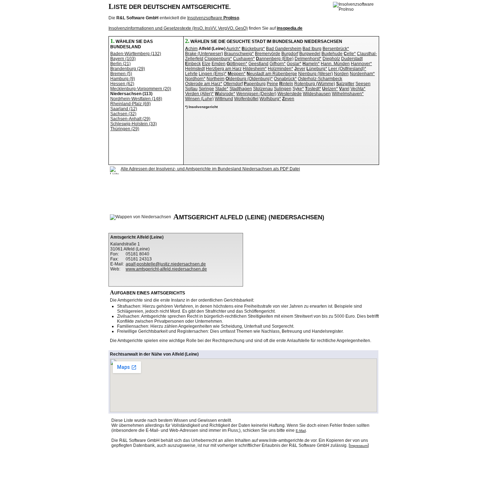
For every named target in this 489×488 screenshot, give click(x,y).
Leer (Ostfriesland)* (347, 68)
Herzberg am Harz (224, 68)
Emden (219, 63)
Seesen (363, 83)
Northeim (215, 78)
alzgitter (345, 83)
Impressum (359, 446)
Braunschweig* (239, 53)
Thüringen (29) (124, 128)
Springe (206, 88)
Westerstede (289, 93)
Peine (272, 83)
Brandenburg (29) (127, 68)
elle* (350, 53)
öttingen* (237, 63)
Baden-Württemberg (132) (135, 53)
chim (191, 48)
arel (344, 88)
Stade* (221, 88)
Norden (341, 73)
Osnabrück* (285, 78)
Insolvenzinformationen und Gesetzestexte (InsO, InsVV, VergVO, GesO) (178, 28)
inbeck (193, 63)
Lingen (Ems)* (213, 73)
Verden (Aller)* (199, 93)
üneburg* (316, 68)
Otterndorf (233, 83)
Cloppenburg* (218, 58)
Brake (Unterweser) (204, 53)
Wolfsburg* (270, 98)
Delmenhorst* (308, 58)
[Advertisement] (240, 193)
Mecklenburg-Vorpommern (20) (140, 88)
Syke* (298, 88)
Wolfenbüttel (246, 98)
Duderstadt (352, 58)
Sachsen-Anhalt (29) (130, 118)
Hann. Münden (335, 63)
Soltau (191, 88)
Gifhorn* (278, 63)
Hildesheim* (255, 68)
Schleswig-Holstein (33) (133, 123)
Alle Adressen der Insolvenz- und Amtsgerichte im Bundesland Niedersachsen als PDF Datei (210, 168)
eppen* (237, 73)
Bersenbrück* (336, 48)
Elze (206, 63)
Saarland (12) (123, 108)
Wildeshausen (317, 93)
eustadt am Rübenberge (272, 73)
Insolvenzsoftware (213, 17)
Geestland (258, 63)
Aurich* (233, 48)
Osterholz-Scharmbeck (320, 78)
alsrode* (225, 93)
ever (299, 68)
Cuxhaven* (244, 58)
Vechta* (357, 88)
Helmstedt (195, 68)
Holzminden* (280, 68)
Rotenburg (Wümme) (314, 83)
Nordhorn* (195, 78)
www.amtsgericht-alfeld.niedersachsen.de (166, 269)
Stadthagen (240, 88)
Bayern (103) (123, 58)
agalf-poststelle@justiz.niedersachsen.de (166, 264)
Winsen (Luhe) (199, 98)
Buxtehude (332, 53)
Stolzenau (263, 88)
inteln (286, 83)
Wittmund (224, 98)
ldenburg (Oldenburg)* (249, 78)
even (288, 98)
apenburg (255, 83)
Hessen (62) (122, 83)
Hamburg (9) (122, 78)
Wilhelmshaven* (348, 93)
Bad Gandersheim (283, 48)
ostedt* (313, 88)
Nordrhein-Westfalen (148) (136, 98)
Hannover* (361, 63)
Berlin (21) (120, 63)
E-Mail (301, 431)
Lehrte (191, 73)
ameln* (311, 63)
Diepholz (331, 58)
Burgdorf (289, 53)
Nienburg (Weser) (315, 73)
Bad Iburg (311, 48)
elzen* (330, 88)
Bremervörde (267, 53)
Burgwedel (309, 53)
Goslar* (294, 63)
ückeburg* (253, 48)
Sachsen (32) (123, 113)
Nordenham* (362, 73)
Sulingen (282, 88)
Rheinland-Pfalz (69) (130, 103)
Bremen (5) (121, 73)
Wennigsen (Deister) (256, 93)
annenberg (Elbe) (275, 58)
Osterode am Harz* (203, 83)
